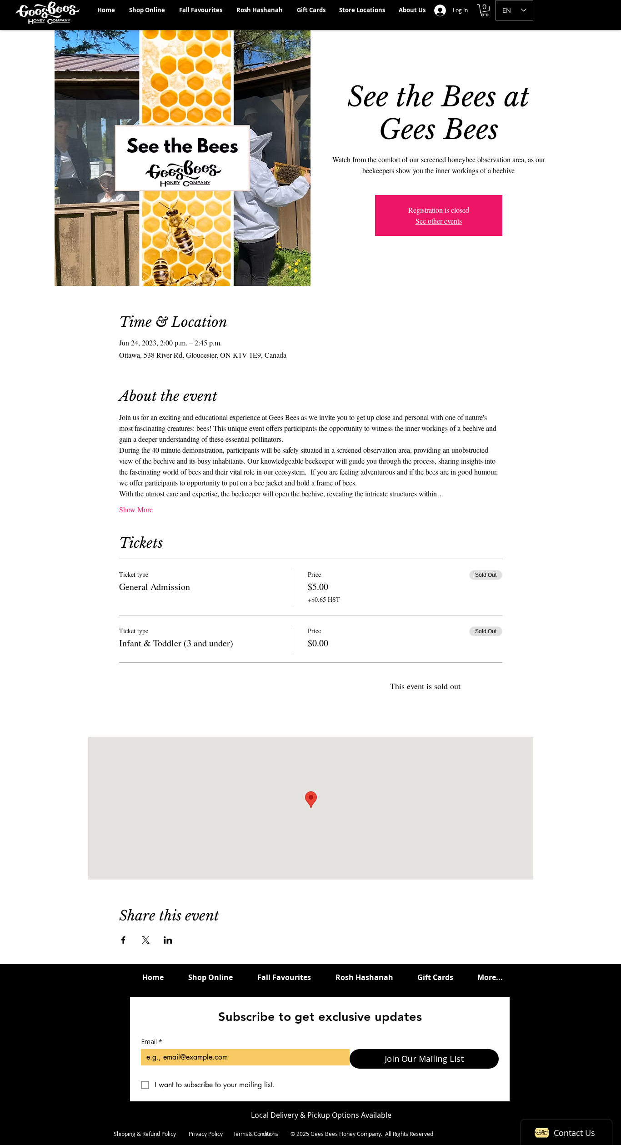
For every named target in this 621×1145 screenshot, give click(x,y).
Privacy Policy (206, 1133)
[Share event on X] (145, 940)
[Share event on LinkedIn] (168, 940)
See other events (439, 220)
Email (151, 1041)
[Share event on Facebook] (123, 940)
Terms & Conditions (255, 1133)
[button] (484, 10)
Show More (136, 509)
